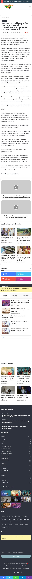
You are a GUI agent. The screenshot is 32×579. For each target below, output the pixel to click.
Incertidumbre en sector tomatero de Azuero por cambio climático (20, 310)
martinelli (11, 524)
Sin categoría (5, 471)
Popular (5, 296)
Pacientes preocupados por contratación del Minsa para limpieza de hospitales (8, 379)
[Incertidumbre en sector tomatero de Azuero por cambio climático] (6, 310)
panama (16, 524)
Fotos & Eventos (6, 449)
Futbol (13, 522)
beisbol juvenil (10, 516)
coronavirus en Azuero (25, 519)
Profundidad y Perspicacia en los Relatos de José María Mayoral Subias (20, 302)
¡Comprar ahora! (25, 568)
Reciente (15, 296)
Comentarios (26, 296)
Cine (3, 441)
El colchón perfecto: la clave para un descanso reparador (8, 397)
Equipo (13, 568)
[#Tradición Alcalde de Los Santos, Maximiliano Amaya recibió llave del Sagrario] (24, 250)
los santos (4, 524)
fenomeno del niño (6, 522)
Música (3, 463)
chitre (10, 519)
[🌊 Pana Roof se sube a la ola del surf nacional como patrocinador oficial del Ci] (24, 371)
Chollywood (5, 439)
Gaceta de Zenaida (6, 451)
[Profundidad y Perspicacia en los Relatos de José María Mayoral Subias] (6, 303)
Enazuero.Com (9, 566)
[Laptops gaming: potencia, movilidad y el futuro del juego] (24, 390)
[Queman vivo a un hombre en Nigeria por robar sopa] (6, 331)
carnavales (4, 519)
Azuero (7, 18)
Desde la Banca (7, 446)
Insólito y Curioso (6, 456)
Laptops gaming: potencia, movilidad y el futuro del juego (17, 1)
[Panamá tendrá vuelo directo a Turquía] (6, 324)
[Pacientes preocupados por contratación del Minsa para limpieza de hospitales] (8, 371)
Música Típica (6, 483)
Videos (3, 475)
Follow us (4, 532)
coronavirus (6, 61)
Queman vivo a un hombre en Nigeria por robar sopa (19, 329)
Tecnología (4, 473)
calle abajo (17, 516)
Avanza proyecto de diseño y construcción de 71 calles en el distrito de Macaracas (24, 240)
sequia (3, 527)
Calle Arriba (24, 516)
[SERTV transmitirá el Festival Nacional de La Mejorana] (8, 232)
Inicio (4, 18)
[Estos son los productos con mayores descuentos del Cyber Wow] (6, 505)
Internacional (5, 458)
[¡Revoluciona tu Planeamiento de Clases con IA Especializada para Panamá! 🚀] (6, 493)
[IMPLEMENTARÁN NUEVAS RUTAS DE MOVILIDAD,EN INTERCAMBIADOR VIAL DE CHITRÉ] (8, 250)
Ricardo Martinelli (24, 524)
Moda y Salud (5, 461)
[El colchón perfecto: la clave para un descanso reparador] (8, 390)
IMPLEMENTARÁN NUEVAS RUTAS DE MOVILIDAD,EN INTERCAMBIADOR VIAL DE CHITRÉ (8, 258)
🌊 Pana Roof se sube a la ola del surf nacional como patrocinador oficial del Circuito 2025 (24, 379)
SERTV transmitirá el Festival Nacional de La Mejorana (7, 239)
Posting (4, 468)
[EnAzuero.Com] (8, 6)
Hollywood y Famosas (7, 453)
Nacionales (4, 466)
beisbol (3, 516)
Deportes (4, 444)
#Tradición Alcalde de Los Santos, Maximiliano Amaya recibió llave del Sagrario (23, 258)
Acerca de (8, 568)
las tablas (24, 522)
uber (8, 527)
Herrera (18, 522)
